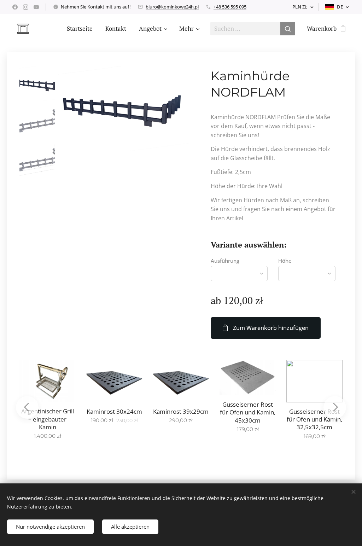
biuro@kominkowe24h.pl (172, 7)
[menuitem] (79, 28)
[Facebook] (15, 7)
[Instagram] (25, 7)
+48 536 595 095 (230, 7)
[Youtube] (36, 7)
